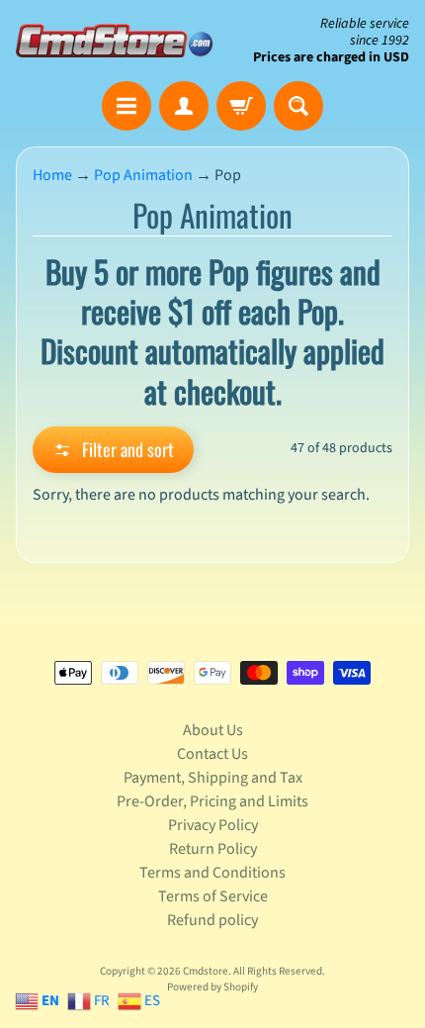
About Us (213, 730)
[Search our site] (298, 106)
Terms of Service (213, 896)
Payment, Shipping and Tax (213, 778)
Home (52, 175)
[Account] (184, 106)
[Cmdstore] (114, 40)
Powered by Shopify (212, 987)
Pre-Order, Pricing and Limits (212, 801)
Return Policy (213, 849)
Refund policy (212, 920)
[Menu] (126, 106)
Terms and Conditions (212, 873)
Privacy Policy (213, 825)
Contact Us (212, 754)
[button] (113, 449)
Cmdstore (205, 971)
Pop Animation (143, 175)
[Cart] (241, 106)
